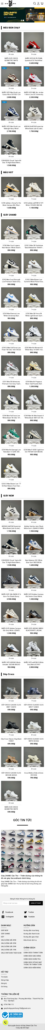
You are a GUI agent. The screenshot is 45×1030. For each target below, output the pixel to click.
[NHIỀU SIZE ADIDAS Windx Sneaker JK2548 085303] (11, 646)
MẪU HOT (8, 172)
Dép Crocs (8, 674)
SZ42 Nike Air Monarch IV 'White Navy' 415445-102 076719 (34, 350)
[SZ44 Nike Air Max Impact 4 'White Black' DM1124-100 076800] (34, 399)
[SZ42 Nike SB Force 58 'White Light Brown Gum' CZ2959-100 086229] (34, 297)
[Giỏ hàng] (42, 3)
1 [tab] (21, 20)
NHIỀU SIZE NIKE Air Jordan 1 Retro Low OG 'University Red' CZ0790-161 (33, 95)
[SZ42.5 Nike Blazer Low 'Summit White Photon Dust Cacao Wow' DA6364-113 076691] (34, 263)
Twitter (31, 912)
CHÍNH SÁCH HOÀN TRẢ (32, 959)
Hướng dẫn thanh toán (32, 934)
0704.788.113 (9, 1004)
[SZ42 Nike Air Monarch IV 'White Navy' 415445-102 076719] (34, 331)
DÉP (2, 937)
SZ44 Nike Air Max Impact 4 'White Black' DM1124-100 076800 (34, 418)
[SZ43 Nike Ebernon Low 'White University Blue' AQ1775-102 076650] (11, 297)
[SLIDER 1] (22, 15)
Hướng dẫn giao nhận (31, 937)
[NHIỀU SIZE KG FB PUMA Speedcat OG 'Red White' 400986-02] (34, 42)
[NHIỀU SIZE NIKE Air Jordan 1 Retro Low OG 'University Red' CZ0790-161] (34, 76)
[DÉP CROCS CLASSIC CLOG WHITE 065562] (34, 723)
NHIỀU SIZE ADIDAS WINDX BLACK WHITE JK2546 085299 (33, 630)
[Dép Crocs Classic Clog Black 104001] (11, 723)
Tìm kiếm (4, 977)
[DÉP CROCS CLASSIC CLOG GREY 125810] (11, 689)
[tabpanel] (22, 15)
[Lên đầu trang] (41, 719)
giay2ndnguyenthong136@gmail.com (17, 1008)
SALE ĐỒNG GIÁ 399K (8, 943)
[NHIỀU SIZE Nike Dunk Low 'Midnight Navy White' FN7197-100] (11, 110)
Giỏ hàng (4, 986)
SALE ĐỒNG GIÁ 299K (8, 946)
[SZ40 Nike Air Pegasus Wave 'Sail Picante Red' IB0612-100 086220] (34, 365)
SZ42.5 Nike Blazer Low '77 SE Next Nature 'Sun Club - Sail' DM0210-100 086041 (11, 486)
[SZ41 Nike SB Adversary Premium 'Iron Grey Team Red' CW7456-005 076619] (11, 365)
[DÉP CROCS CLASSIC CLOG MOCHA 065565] (11, 757)
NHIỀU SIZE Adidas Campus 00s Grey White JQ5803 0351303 (11, 630)
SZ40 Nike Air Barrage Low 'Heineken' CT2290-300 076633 (11, 452)
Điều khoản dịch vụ (30, 940)
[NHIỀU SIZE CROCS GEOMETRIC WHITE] (11, 42)
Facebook (9, 912)
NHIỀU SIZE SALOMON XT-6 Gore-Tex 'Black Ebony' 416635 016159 (11, 596)
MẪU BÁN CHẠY (11, 27)
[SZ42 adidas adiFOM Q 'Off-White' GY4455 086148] (34, 187)
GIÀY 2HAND (9, 215)
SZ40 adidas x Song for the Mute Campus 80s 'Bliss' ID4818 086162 (11, 205)
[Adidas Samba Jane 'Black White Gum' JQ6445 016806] (34, 510)
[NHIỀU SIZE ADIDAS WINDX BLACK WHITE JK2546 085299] (34, 612)
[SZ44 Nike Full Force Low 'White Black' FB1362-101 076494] (11, 399)
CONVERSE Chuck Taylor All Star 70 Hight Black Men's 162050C (11, 163)
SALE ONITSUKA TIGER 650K (11, 953)
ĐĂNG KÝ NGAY (36, 903)
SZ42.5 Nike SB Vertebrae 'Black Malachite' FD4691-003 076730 (34, 248)
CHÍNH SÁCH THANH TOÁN (33, 953)
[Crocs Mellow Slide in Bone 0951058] (34, 757)
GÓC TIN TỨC (22, 820)
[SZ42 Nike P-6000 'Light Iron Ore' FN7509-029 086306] (34, 433)
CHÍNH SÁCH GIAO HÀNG (32, 956)
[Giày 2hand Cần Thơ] (11, 3)
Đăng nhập (5, 980)
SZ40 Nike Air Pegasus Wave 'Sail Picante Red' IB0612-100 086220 (33, 384)
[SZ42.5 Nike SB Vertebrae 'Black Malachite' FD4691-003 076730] (34, 229)
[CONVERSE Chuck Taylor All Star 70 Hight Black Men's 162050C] (11, 144)
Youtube (31, 917)
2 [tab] (23, 20)
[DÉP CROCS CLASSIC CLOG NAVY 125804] (34, 689)
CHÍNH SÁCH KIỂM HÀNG (32, 968)
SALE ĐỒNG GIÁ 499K (8, 940)
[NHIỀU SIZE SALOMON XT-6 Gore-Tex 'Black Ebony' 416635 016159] (11, 578)
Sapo (27, 1028)
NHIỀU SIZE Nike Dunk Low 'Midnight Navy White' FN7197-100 (11, 129)
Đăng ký (4, 983)
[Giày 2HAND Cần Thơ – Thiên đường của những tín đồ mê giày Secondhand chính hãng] (22, 851)
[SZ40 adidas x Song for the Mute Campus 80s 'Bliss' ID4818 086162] (11, 187)
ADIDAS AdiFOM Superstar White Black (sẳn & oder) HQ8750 (33, 129)
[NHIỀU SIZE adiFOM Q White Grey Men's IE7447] (34, 646)
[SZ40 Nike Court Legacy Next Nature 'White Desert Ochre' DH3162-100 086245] (11, 229)
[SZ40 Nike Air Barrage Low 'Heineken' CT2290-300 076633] (11, 433)
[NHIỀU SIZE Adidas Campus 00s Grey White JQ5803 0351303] (11, 612)
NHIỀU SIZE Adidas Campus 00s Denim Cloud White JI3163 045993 (34, 596)
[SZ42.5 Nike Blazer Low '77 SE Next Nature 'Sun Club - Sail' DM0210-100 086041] (11, 467)
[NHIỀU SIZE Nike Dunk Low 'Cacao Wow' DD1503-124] (11, 76)
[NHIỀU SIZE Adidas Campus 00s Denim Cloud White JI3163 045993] (34, 578)
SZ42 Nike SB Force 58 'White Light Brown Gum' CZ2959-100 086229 (33, 316)
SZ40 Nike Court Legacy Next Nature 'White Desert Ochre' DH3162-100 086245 (11, 248)
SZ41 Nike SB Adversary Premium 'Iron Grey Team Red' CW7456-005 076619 (11, 384)
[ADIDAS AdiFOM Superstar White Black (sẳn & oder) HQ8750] (34, 110)
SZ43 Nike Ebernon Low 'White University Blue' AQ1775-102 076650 (11, 316)
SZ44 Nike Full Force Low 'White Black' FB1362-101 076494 (11, 418)
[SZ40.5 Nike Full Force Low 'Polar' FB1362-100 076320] (11, 331)
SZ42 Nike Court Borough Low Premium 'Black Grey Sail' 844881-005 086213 (11, 282)
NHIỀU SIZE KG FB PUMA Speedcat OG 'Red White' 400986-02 (34, 60)
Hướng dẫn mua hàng (31, 930)
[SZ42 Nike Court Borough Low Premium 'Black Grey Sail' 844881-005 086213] (11, 263)
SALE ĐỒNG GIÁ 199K (8, 950)
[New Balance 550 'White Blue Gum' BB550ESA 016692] (34, 544)
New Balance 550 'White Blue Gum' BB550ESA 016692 (33, 562)
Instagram (9, 917)
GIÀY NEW (8, 495)
